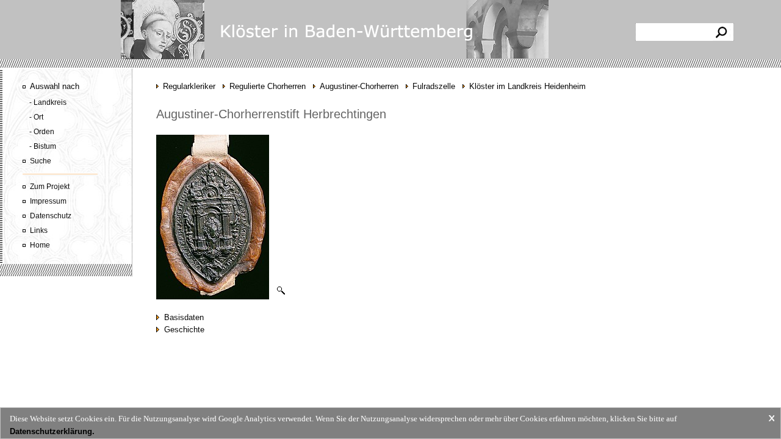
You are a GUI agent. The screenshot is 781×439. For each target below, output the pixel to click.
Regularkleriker (189, 86)
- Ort (36, 117)
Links (39, 230)
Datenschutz (50, 216)
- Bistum (42, 146)
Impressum (48, 201)
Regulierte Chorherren (267, 86)
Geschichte (181, 329)
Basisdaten (181, 317)
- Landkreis (48, 102)
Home (40, 245)
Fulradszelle (433, 86)
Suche (40, 161)
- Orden (41, 131)
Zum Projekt (50, 186)
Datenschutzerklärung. (52, 431)
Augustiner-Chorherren (359, 86)
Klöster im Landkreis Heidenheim (527, 86)
